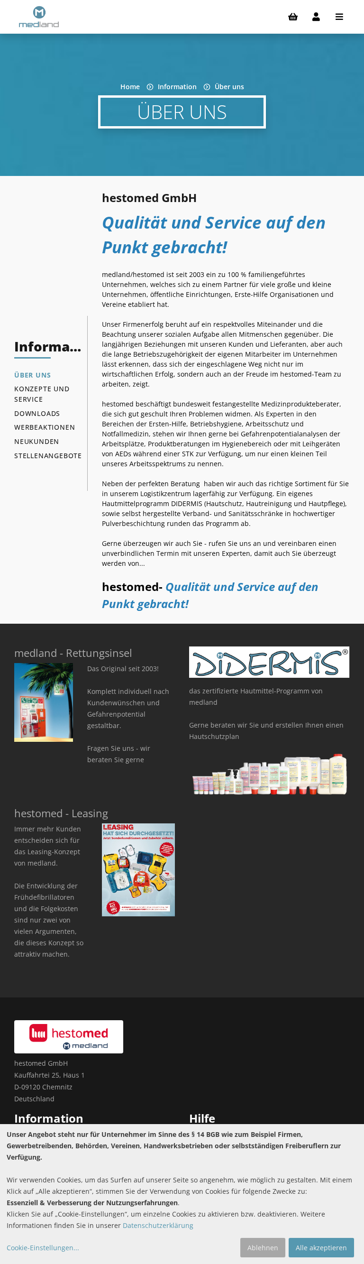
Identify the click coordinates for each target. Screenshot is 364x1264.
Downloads (37, 413)
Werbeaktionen (44, 427)
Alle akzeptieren (321, 1247)
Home (130, 86)
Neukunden (36, 441)
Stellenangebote (48, 455)
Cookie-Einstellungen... (43, 1247)
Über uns (229, 86)
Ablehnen (262, 1247)
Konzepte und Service (42, 394)
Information (177, 86)
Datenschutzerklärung (158, 1225)
